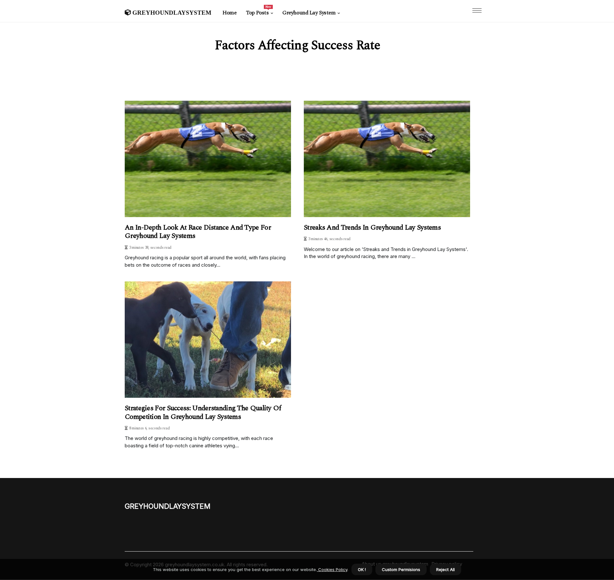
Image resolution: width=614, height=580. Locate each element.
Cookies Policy (332, 569)
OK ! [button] (362, 569)
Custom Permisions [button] (401, 569)
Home (229, 13)
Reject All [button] (445, 569)
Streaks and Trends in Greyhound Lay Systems (372, 227)
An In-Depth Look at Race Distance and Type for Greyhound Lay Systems (198, 231)
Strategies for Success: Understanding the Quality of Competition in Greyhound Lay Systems (203, 412)
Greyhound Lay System (309, 13)
